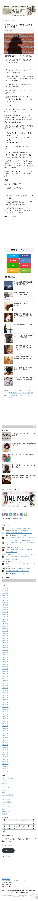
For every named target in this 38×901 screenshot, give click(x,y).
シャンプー (5, 790)
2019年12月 (5, 621)
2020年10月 (5, 597)
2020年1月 (5, 619)
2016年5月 (5, 723)
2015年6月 (5, 749)
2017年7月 (5, 690)
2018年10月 (5, 654)
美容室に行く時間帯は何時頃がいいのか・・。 (19, 533)
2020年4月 (5, 612)
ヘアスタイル (5, 804)
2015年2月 (5, 759)
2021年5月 (5, 588)
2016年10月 (5, 711)
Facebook (26, 255)
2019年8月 (5, 631)
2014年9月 (5, 771)
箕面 (3, 809)
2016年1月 (5, 733)
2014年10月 (5, 768)
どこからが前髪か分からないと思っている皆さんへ (20, 537)
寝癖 (14, 216)
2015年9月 (5, 742)
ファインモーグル (22, 554)
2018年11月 (5, 652)
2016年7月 (5, 719)
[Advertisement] (19, 233)
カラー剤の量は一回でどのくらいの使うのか (18, 528)
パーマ (19, 547)
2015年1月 (5, 761)
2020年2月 (5, 616)
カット (28, 540)
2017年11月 (5, 681)
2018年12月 (5, 650)
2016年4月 (5, 726)
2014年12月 (5, 764)
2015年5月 (5, 752)
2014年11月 (5, 766)
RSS (13, 270)
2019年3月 (5, 643)
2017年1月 (5, 704)
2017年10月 (5, 683)
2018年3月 (5, 671)
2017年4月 (5, 697)
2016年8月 (5, 716)
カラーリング (25, 530)
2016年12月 (5, 707)
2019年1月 (5, 647)
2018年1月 (5, 676)
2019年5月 (5, 638)
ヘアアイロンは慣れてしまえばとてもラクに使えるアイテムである (23, 347)
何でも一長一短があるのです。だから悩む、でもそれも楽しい (23, 315)
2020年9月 (5, 600)
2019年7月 (5, 633)
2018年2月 (5, 673)
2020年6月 (5, 607)
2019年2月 (5, 645)
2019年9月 (5, 628)
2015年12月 (5, 735)
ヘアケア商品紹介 (7, 802)
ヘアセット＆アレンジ (31, 554)
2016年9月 (5, 714)
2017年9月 (5, 685)
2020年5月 (5, 609)
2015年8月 (5, 745)
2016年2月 (5, 730)
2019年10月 (5, 626)
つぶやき (10, 216)
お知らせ (4, 780)
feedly (26, 270)
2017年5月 (5, 695)
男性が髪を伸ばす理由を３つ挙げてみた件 (17, 571)
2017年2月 (5, 702)
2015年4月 (5, 754)
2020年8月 (5, 602)
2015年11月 (5, 738)
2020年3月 (5, 614)
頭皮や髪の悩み (27, 568)
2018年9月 (5, 657)
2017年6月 (5, 692)
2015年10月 (5, 740)
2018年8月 (5, 659)
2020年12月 (5, 593)
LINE (13, 265)
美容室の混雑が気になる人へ (23, 324)
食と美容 (4, 814)
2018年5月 (5, 666)
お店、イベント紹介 (7, 778)
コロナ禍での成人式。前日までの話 (22, 454)
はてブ (25, 260)
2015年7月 (5, 747)
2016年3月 (5, 728)
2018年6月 (5, 664)
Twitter (14, 255)
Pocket (26, 265)
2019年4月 (5, 640)
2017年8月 (5, 688)
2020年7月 (5, 605)
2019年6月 (5, 635)
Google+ (13, 260)
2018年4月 (5, 669)
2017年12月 (5, 678)
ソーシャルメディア (7, 795)
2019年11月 (5, 624)
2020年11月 (5, 595)
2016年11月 (5, 709)
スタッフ (4, 792)
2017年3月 (5, 700)
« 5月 (3, 832)
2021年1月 (5, 590)
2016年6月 (5, 721)
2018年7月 (5, 662)
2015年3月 (5, 757)
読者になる (8, 850)
